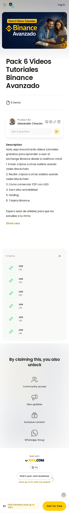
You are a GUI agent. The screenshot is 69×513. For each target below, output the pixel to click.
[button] (34, 467)
